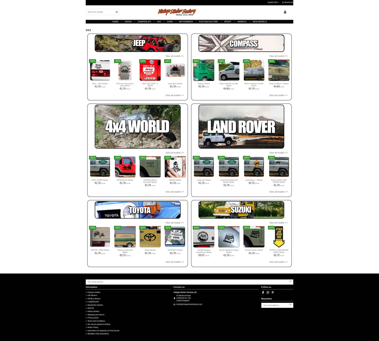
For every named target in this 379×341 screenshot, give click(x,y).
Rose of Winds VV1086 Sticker (229, 85)
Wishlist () (288, 2)
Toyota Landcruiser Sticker (125, 251)
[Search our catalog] (116, 12)
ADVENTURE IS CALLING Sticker (150, 181)
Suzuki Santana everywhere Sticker (204, 251)
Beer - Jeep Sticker (100, 84)
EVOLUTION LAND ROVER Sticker (279, 181)
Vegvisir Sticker (204, 84)
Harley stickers (93, 311)
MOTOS (90, 308)
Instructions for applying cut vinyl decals (103, 331)
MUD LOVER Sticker (100, 180)
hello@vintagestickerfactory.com (189, 304)
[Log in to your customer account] (285, 12)
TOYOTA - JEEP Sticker (100, 250)
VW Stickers (92, 295)
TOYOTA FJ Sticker (175, 250)
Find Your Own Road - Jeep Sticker (125, 85)
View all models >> (175, 56)
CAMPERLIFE (93, 302)
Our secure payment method (98, 324)
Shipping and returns (95, 315)
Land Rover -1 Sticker (254, 180)
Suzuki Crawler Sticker (254, 250)
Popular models (93, 292)
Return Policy (92, 327)
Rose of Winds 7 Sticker (279, 84)
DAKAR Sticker (175, 180)
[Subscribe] (290, 281)
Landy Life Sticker (204, 180)
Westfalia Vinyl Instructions (98, 334)
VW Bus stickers (93, 299)
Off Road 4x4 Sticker (125, 180)
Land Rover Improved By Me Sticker (229, 181)
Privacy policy (93, 318)
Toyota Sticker (150, 250)
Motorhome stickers (95, 305)
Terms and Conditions (96, 321)
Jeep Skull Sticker (175, 84)
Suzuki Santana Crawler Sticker (229, 251)
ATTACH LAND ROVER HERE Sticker (278, 251)
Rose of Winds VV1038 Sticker (254, 85)
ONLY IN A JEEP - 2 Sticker (150, 85)
